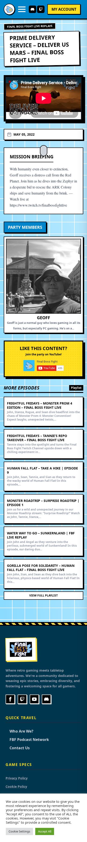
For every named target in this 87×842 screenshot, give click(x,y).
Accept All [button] (44, 831)
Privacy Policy (17, 778)
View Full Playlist (43, 595)
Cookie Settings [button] (19, 831)
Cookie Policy (16, 786)
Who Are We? (19, 731)
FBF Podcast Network (27, 739)
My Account (64, 9)
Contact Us (18, 747)
